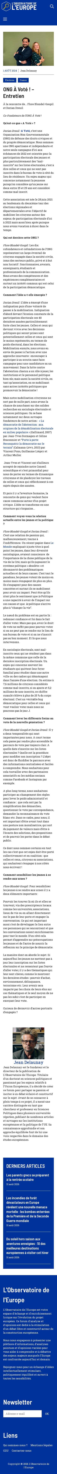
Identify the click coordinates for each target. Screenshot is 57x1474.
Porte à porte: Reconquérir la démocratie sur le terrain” (23, 443)
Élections (9, 80)
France (23, 80)
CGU (6, 1450)
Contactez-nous (21, 1450)
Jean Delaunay (28, 70)
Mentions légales (41, 1445)
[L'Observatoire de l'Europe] (19, 6)
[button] (52, 6)
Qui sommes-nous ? (15, 1445)
